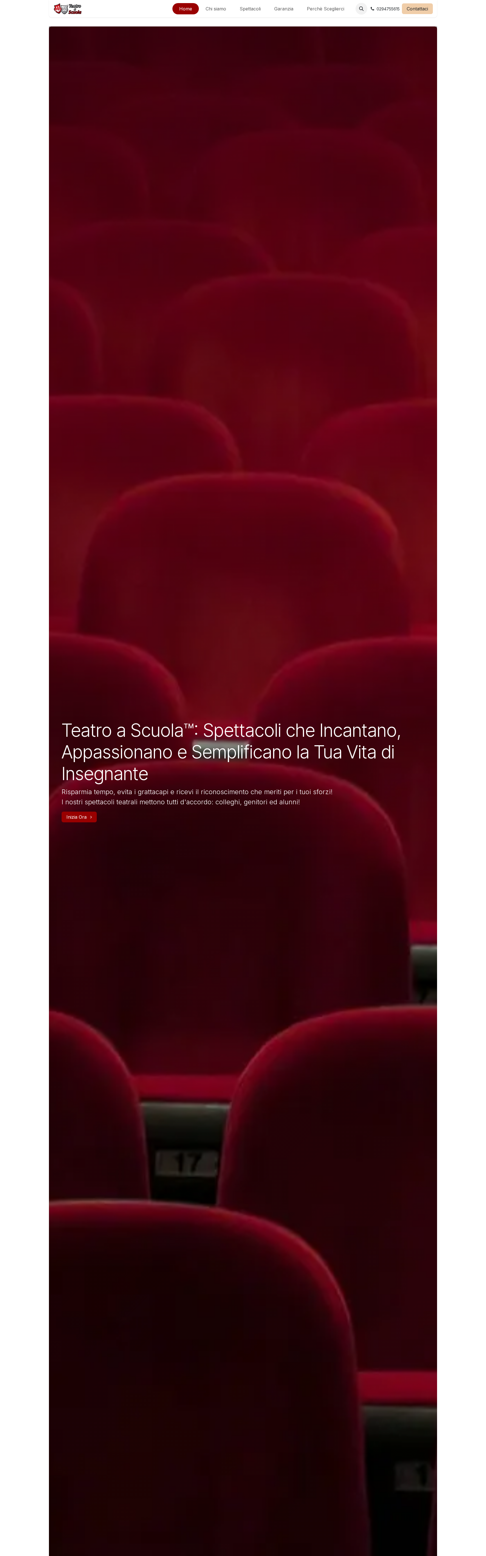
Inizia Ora (77, 817)
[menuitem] (185, 8)
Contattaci (417, 9)
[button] (361, 9)
